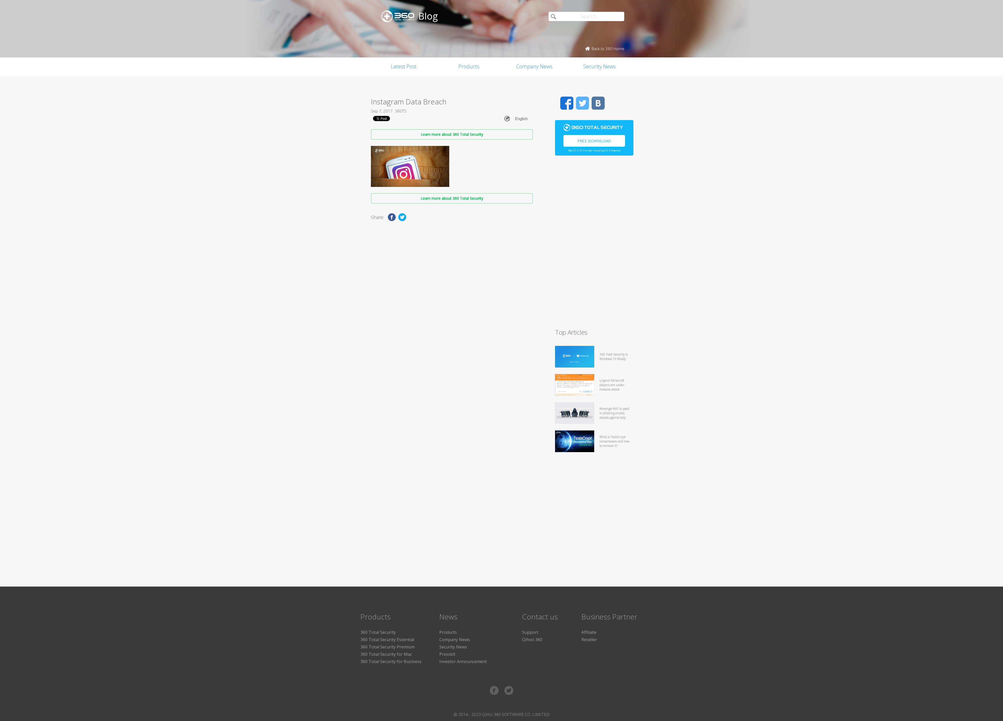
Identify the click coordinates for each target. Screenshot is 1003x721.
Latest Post (404, 66)
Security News (599, 66)
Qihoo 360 (532, 639)
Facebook (566, 103)
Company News (534, 66)
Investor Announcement (463, 661)
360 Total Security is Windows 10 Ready (613, 356)
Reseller (589, 639)
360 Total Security (378, 632)
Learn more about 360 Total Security (452, 134)
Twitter (582, 103)
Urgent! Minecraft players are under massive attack (612, 385)
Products (468, 66)
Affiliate (588, 632)
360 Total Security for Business (391, 661)
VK (598, 103)
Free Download (594, 140)
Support (530, 632)
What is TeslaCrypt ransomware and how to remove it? (614, 441)
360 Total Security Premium (387, 647)
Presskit (447, 654)
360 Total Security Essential (387, 639)
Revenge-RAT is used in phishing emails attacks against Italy (614, 413)
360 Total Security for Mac (386, 654)
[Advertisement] (594, 244)
